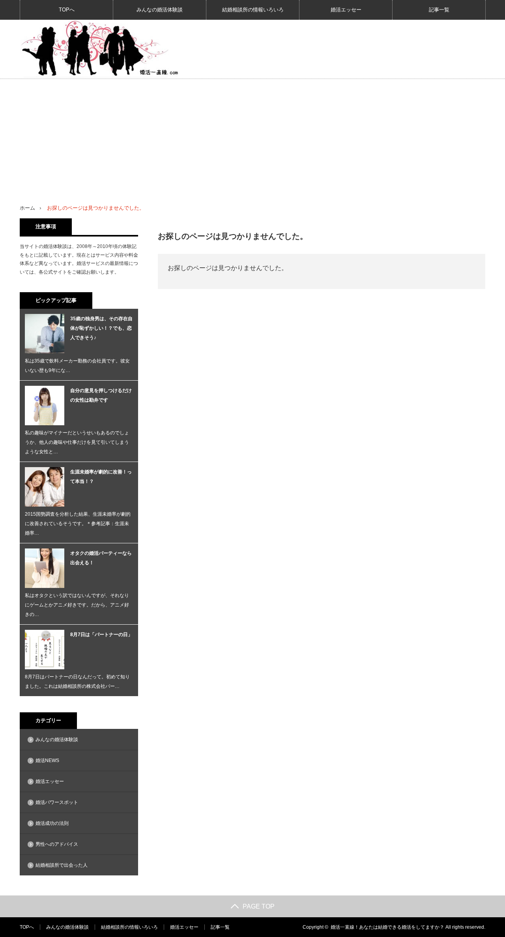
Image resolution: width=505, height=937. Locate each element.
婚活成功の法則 (52, 823)
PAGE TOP (259, 906)
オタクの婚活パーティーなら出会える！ (101, 557)
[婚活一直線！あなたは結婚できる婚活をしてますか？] (99, 48)
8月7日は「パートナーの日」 (101, 634)
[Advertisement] (252, 138)
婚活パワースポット (57, 802)
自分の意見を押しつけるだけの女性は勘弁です (101, 395)
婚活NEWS (47, 760)
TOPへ (67, 10)
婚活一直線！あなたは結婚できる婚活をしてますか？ (387, 927)
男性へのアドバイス (57, 844)
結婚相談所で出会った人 (62, 865)
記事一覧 (439, 10)
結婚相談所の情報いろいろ (253, 10)
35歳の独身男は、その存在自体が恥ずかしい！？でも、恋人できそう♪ (101, 328)
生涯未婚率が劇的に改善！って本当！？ (101, 476)
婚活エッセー (346, 10)
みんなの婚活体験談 (160, 10)
